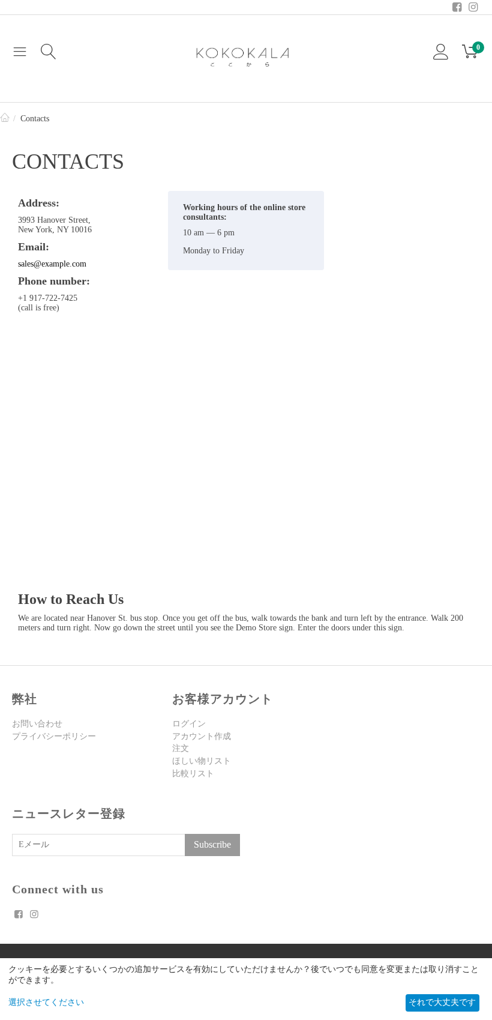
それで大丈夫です (442, 1002)
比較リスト (193, 773)
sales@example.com (52, 263)
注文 (180, 748)
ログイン (189, 723)
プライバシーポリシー (54, 736)
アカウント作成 (201, 736)
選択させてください (46, 1002)
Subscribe (212, 844)
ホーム (5, 118)
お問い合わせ (37, 723)
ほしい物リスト (201, 760)
